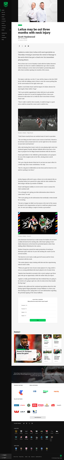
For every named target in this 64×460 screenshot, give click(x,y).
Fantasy (4, 25)
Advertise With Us (39, 456)
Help (29, 456)
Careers (26, 456)
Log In (4, 457)
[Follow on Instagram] (32, 423)
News (3, 10)
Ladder (3, 18)
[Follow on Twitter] (29, 423)
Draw (3, 16)
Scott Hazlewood (26, 36)
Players (4, 21)
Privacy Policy (21, 456)
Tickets (3, 35)
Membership (4, 33)
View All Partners (38, 417)
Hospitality (4, 37)
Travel (3, 14)
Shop (3, 39)
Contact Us (33, 456)
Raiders (20, 25)
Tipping (4, 27)
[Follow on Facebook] (26, 423)
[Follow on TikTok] (23, 423)
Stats (3, 23)
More (3, 29)
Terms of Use (16, 456)
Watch (3, 12)
